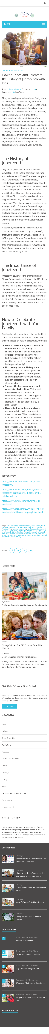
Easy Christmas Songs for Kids (27, 969)
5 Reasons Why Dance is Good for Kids (31, 983)
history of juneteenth (19, 529)
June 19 (22, 532)
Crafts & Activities (9, 738)
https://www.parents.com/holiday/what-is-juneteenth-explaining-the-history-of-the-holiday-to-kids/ (22, 492)
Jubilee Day (16, 532)
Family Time (7, 70)
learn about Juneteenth (22, 535)
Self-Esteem (6, 800)
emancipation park (24, 527)
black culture (36, 526)
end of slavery (37, 527)
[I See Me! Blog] (24, 18)
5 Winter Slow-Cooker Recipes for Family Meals (24, 605)
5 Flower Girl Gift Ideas (25, 940)
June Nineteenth (31, 532)
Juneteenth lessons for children (26, 534)
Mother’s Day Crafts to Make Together (30, 902)
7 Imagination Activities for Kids (28, 954)
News (4, 786)
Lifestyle (5, 779)
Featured (5, 752)
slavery (18, 537)
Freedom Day (6, 529)
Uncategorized (8, 807)
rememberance (35, 535)
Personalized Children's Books (14, 793)
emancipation (12, 527)
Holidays (18, 70)
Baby (4, 724)
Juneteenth (41, 532)
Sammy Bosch (15, 89)
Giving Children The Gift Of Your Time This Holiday (22, 646)
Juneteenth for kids (8, 534)
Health (4, 766)
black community (25, 526)
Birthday (5, 731)
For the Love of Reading (11, 759)
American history (12, 526)
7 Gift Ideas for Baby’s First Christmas (20, 657)
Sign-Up (10, 706)
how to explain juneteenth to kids (25, 530)
